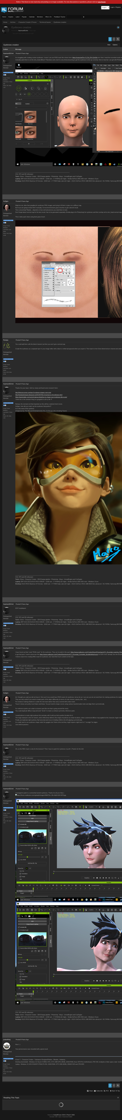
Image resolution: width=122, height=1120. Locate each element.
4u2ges (5, 201)
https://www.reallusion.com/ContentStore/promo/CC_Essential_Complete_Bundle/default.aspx (69, 654)
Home (4, 17)
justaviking (6, 1039)
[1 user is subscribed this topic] (118, 27)
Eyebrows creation (60, 22)
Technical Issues (45, 22)
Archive (12, 22)
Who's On (48, 17)
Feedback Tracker (59, 17)
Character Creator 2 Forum (27, 22)
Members (40, 17)
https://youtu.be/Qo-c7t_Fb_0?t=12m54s (85, 57)
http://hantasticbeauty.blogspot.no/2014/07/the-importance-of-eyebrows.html (38, 395)
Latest (17, 17)
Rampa (5, 340)
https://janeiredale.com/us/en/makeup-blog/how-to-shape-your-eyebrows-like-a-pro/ (41, 397)
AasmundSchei (23, 30)
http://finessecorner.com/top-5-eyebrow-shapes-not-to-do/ (33, 392)
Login (112, 7)
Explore (10, 17)
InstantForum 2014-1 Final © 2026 (64, 1115)
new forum (102, 2)
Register (118, 7)
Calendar (32, 17)
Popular (24, 17)
